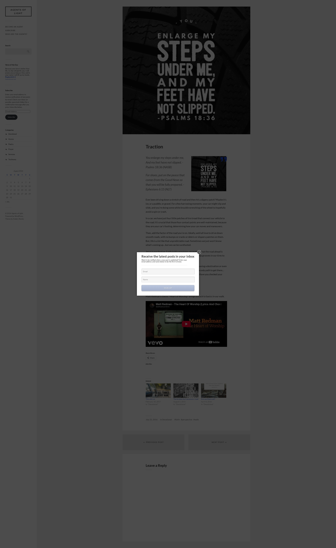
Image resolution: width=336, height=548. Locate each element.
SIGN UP (168, 288)
